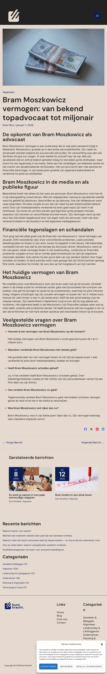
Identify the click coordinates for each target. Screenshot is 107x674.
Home (60, 612)
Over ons (62, 619)
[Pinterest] (97, 428)
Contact (61, 622)
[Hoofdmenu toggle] (97, 15)
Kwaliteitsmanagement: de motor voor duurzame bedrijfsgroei (33, 549)
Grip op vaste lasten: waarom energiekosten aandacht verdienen (34, 545)
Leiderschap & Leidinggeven (16, 573)
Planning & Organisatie (14, 582)
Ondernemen (9, 578)
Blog (59, 615)
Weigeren (66, 666)
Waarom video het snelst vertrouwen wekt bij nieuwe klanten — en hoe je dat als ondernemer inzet (51, 540)
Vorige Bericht (12, 442)
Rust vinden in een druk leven (73, 495)
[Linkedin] (103, 428)
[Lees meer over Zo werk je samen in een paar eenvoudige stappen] (30, 478)
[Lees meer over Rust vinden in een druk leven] (76, 478)
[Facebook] (85, 428)
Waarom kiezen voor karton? (17, 531)
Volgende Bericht (92, 442)
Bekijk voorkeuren (89, 666)
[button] (101, 644)
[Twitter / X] (91, 428)
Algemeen (8, 92)
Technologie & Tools (13, 587)
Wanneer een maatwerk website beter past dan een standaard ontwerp (37, 535)
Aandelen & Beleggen (13, 564)
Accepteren (48, 666)
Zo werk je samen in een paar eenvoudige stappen (27, 496)
